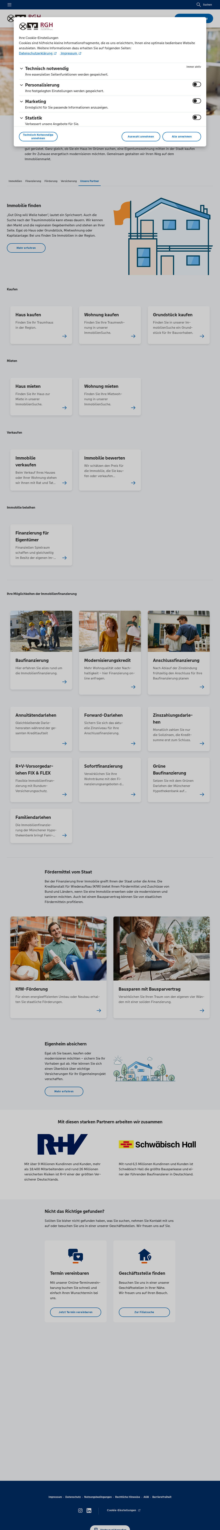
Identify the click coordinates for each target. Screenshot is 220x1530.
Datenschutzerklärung (36, 53)
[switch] (196, 84)
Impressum (69, 53)
